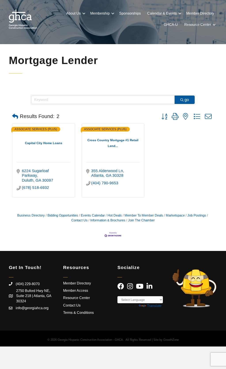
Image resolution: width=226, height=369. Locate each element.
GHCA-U (171, 24)
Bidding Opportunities (62, 215)
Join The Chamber (141, 220)
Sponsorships (130, 13)
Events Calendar (93, 215)
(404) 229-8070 (28, 284)
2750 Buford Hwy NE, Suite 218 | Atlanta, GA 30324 (33, 296)
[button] (15, 116)
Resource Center (197, 24)
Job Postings (196, 215)
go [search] (187, 100)
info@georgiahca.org (32, 308)
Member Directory (200, 13)
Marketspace (175, 215)
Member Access (75, 290)
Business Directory (31, 215)
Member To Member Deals (143, 215)
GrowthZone (171, 339)
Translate (154, 306)
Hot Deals (114, 215)
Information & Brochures (107, 220)
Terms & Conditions (79, 312)
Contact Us (72, 305)
